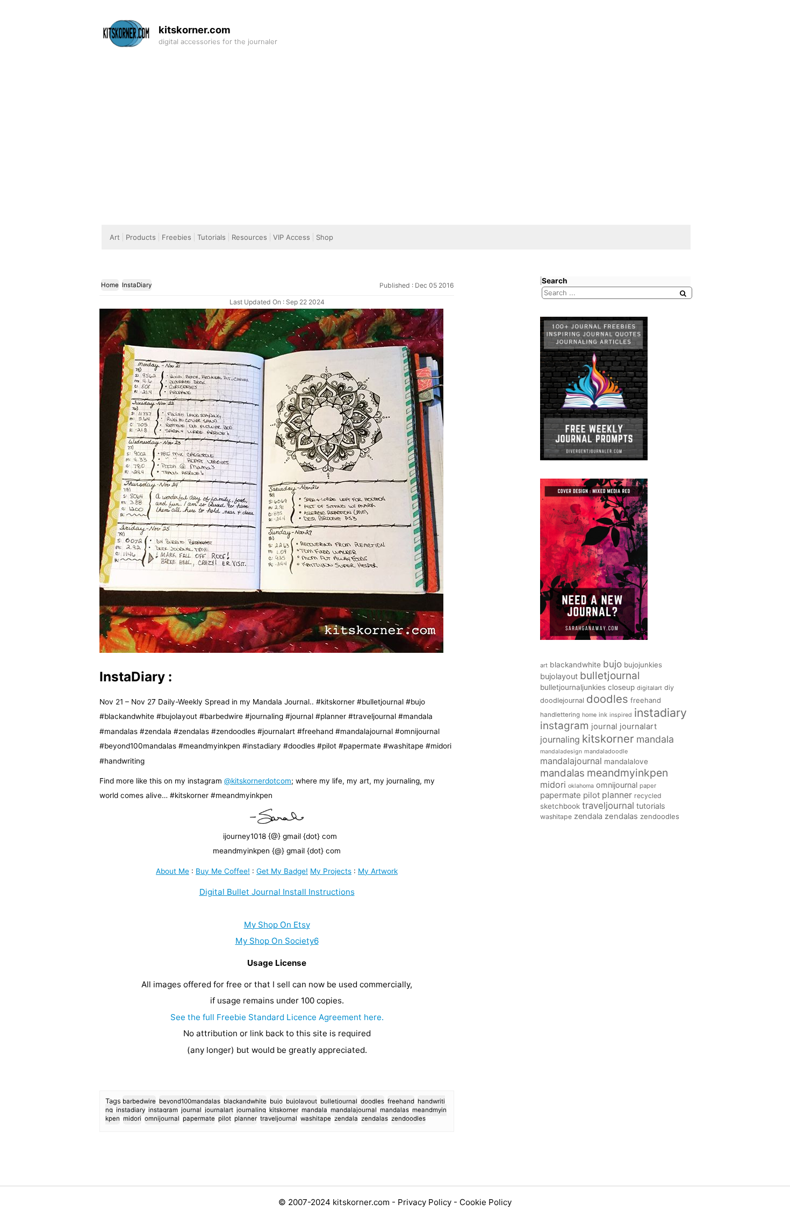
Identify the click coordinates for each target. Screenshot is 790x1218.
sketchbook (560, 806)
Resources (249, 237)
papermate (199, 1118)
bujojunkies (643, 664)
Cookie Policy (485, 1202)
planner (245, 1118)
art (544, 665)
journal (191, 1110)
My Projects (330, 871)
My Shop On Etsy (277, 925)
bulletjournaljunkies (573, 687)
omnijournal (162, 1118)
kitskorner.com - (365, 1202)
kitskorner (283, 1110)
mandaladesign (561, 751)
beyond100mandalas (189, 1101)
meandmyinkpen (627, 772)
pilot (224, 1118)
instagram (163, 1110)
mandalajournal (354, 1110)
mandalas (394, 1110)
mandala (314, 1110)
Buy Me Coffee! (223, 871)
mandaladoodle (606, 751)
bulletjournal (338, 1101)
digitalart (649, 688)
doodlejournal (562, 700)
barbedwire (139, 1101)
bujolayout (301, 1101)
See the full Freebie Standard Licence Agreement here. (277, 1017)
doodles (372, 1101)
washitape (315, 1118)
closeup (621, 687)
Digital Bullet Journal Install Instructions (277, 892)
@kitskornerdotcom (257, 781)
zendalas (374, 1118)
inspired (620, 714)
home (589, 714)
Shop (324, 237)
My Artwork (378, 871)
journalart (219, 1110)
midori (132, 1118)
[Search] (683, 293)
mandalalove (626, 761)
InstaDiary (137, 285)
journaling (251, 1110)
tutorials (650, 805)
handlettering (560, 714)
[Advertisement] (395, 133)
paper (648, 785)
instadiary (130, 1110)
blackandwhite (245, 1101)
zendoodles (408, 1118)
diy (669, 687)
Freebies (176, 237)
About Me (172, 871)
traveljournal (278, 1118)
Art (115, 237)
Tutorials (211, 237)
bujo (276, 1101)
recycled (648, 796)
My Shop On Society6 (277, 941)
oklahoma (581, 785)
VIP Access (291, 237)
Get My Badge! (282, 871)
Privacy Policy (426, 1202)
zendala (346, 1118)
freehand (400, 1101)
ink (603, 714)
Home (110, 285)
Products (141, 237)
